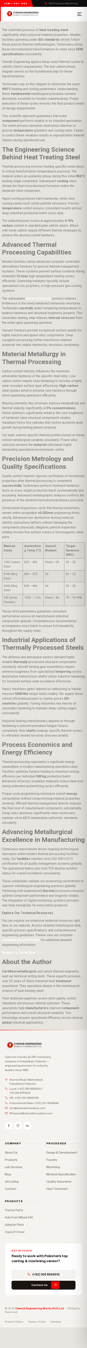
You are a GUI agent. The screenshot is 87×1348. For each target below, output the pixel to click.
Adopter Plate (14, 1225)
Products (11, 1160)
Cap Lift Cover (15, 1232)
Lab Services (13, 1167)
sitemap (55, 1321)
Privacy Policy (14, 1321)
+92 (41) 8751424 (20, 1093)
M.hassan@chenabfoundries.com (31, 1113)
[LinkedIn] (27, 1125)
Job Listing (12, 1181)
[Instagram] (18, 1125)
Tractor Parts (14, 1210)
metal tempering (38, 298)
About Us (11, 1152)
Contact (10, 1189)
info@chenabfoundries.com (28, 1108)
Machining (53, 1167)
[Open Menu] (79, 14)
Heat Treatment (57, 1189)
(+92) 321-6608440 (47, 1103)
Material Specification (61, 1174)
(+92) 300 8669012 (29, 1089)
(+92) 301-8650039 (27, 1098)
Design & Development (61, 1152)
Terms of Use (36, 1321)
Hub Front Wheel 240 (19, 1217)
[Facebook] (9, 1125)
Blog (8, 1174)
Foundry (51, 1160)
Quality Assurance (58, 1181)
